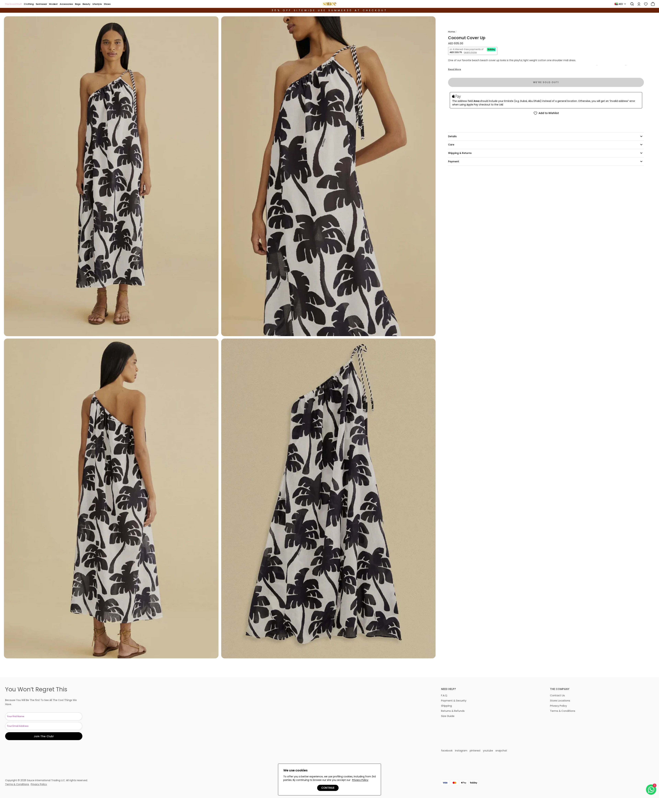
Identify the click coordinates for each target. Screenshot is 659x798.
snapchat (501, 750)
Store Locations (560, 700)
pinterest (475, 750)
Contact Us (557, 695)
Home (451, 31)
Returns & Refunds (453, 711)
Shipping (446, 705)
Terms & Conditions (562, 711)
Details (452, 136)
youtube (488, 750)
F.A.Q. (444, 695)
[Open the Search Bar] (630, 4)
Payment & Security (453, 700)
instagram (461, 750)
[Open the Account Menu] (637, 4)
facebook (447, 750)
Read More (454, 69)
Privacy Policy (558, 705)
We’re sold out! (546, 82)
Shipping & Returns (460, 153)
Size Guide (447, 716)
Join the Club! (44, 736)
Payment (453, 161)
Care (451, 144)
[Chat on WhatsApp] (651, 789)
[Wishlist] (644, 4)
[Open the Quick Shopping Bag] (651, 4)
